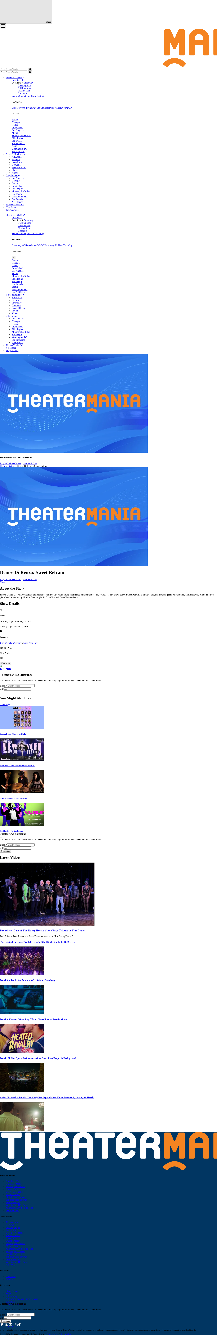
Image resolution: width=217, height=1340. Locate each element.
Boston (15, 119)
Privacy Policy (53, 1334)
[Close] (1, 837)
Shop (8, 1293)
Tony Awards (12, 210)
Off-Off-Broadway (45, 108)
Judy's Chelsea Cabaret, (11, 463)
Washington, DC (19, 149)
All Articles (17, 157)
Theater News (12, 1222)
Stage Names (12, 1291)
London (9, 1279)
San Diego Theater (14, 1254)
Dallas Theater (12, 1241)
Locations (17, 80)
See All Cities (18, 151)
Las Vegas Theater (14, 1192)
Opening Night (13, 1227)
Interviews (17, 162)
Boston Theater (13, 1189)
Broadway (28, 82)
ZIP (2, 689)
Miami (15, 133)
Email (3, 685)
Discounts (22, 93)
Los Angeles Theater (15, 1186)
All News (10, 1264)
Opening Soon (24, 85)
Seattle (15, 146)
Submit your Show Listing (31, 96)
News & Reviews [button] (14, 154)
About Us (10, 1301)
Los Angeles (17, 130)
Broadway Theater (14, 1181)
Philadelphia (17, 138)
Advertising (11, 1296)
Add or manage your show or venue (23, 1299)
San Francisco (18, 143)
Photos (15, 170)
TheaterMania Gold (15, 204)
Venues (15, 96)
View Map (5, 663)
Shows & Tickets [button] (14, 77)
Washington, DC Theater (17, 1205)
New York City (30, 463)
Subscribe (5, 692)
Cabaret (3, 582)
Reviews (16, 159)
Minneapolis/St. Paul (21, 135)
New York (11, 1276)
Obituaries (16, 164)
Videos (15, 172)
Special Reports (19, 167)
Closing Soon (24, 90)
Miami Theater (13, 1194)
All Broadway (24, 88)
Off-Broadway (29, 108)
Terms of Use (66, 1334)
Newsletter (11, 207)
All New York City (63, 108)
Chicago (16, 122)
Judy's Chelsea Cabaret (11, 643)
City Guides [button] (12, 175)
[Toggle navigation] (3, 26)
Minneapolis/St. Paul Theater (19, 1207)
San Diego (17, 141)
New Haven (17, 202)
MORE (4, 704)
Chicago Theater (13, 1184)
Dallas (15, 125)
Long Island (17, 127)
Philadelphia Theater (15, 1197)
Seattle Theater (13, 1202)
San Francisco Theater (16, 1200)
